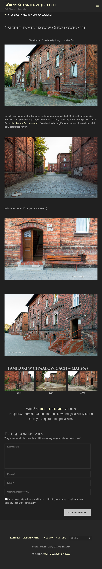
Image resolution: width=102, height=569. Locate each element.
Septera (49, 554)
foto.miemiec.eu (51, 409)
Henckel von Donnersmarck (25, 123)
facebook (47, 538)
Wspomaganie (31, 538)
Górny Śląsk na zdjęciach (30, 4)
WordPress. (63, 554)
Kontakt (15, 538)
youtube (61, 538)
